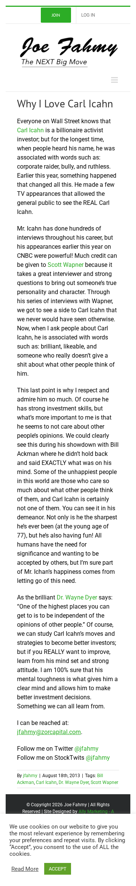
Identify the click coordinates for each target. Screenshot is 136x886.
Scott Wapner (65, 264)
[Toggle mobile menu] (115, 80)
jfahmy (30, 775)
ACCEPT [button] (57, 869)
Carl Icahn (30, 130)
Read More (25, 869)
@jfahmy (86, 748)
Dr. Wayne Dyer (77, 597)
